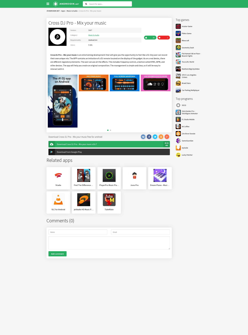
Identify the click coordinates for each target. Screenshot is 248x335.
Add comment (57, 254)
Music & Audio (93, 35)
